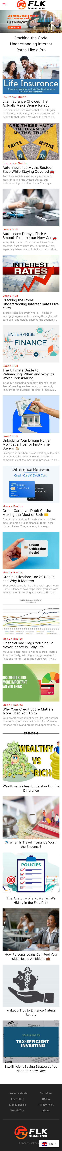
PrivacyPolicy (46, 1104)
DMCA (46, 1099)
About (46, 1110)
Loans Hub (10, 229)
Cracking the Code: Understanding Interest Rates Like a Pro (31, 44)
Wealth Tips (17, 1110)
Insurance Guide (15, 97)
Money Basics (13, 506)
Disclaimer (46, 1093)
